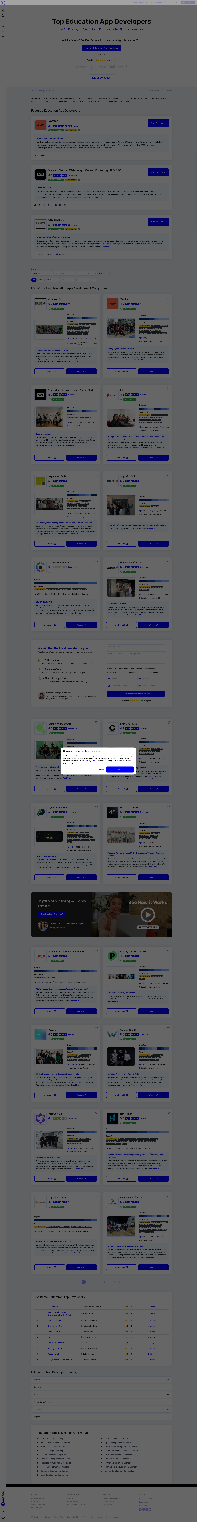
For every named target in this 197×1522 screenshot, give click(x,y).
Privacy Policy (91, 761)
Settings (101, 769)
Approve (120, 769)
